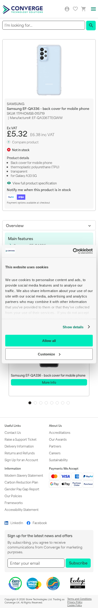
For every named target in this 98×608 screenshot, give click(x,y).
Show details (73, 327)
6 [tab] (57, 402)
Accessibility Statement (22, 509)
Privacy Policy (74, 602)
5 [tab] (51, 402)
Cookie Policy (74, 605)
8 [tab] (68, 402)
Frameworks (14, 502)
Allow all (49, 341)
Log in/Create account (67, 9)
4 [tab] (46, 402)
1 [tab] (29, 402)
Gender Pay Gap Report (22, 488)
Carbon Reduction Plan (21, 482)
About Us (55, 426)
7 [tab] (62, 402)
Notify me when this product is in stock (39, 189)
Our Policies (13, 495)
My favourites (75, 9)
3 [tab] (40, 402)
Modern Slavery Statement (24, 475)
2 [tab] (35, 402)
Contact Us (13, 432)
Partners (55, 446)
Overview (15, 225)
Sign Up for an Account (21, 459)
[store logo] (23, 9)
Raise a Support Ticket (20, 439)
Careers (54, 452)
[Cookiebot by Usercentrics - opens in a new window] (73, 251)
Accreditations (59, 432)
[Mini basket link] (83, 9)
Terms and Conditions (79, 598)
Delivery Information (19, 446)
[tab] (49, 225)
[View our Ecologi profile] (77, 583)
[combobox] (43, 25)
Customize (46, 354)
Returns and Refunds (20, 452)
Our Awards (58, 439)
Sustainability (58, 459)
